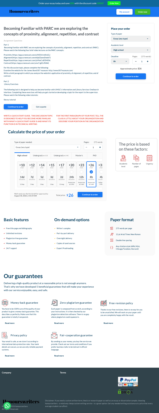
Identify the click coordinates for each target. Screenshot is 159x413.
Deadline (114, 56)
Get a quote (41, 106)
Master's (79, 155)
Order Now (114, 3)
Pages (134, 56)
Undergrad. (40, 155)
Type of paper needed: (23, 142)
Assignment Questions (13, 40)
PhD (94, 155)
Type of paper (116, 34)
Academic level (117, 45)
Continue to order (16, 106)
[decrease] (136, 61)
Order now (142, 12)
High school (22, 155)
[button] (7, 406)
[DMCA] (125, 391)
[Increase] (100, 147)
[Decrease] (86, 147)
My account (124, 12)
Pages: (86, 142)
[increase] (147, 61)
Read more (10, 323)
